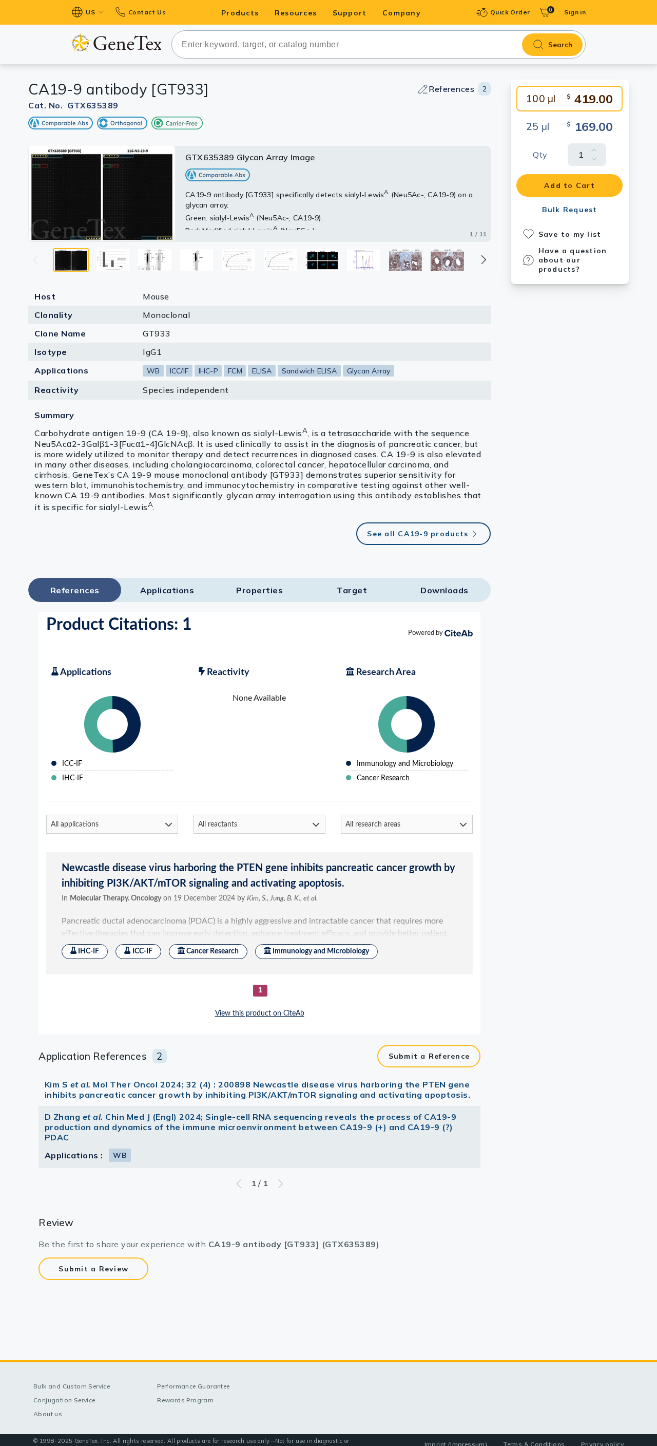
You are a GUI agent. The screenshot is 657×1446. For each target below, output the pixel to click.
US (90, 12)
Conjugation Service (64, 1400)
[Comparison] (60, 123)
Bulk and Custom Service (71, 1386)
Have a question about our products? (572, 260)
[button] (483, 260)
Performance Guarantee (193, 1386)
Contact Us (147, 12)
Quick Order (510, 12)
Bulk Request (569, 209)
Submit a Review (93, 1268)
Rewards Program (185, 1400)
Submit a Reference (429, 1056)
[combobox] (378, 44)
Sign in (575, 12)
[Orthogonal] (122, 123)
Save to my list (570, 234)
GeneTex (116, 42)
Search (560, 45)
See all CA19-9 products (417, 533)
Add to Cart (569, 185)
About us (47, 1414)
